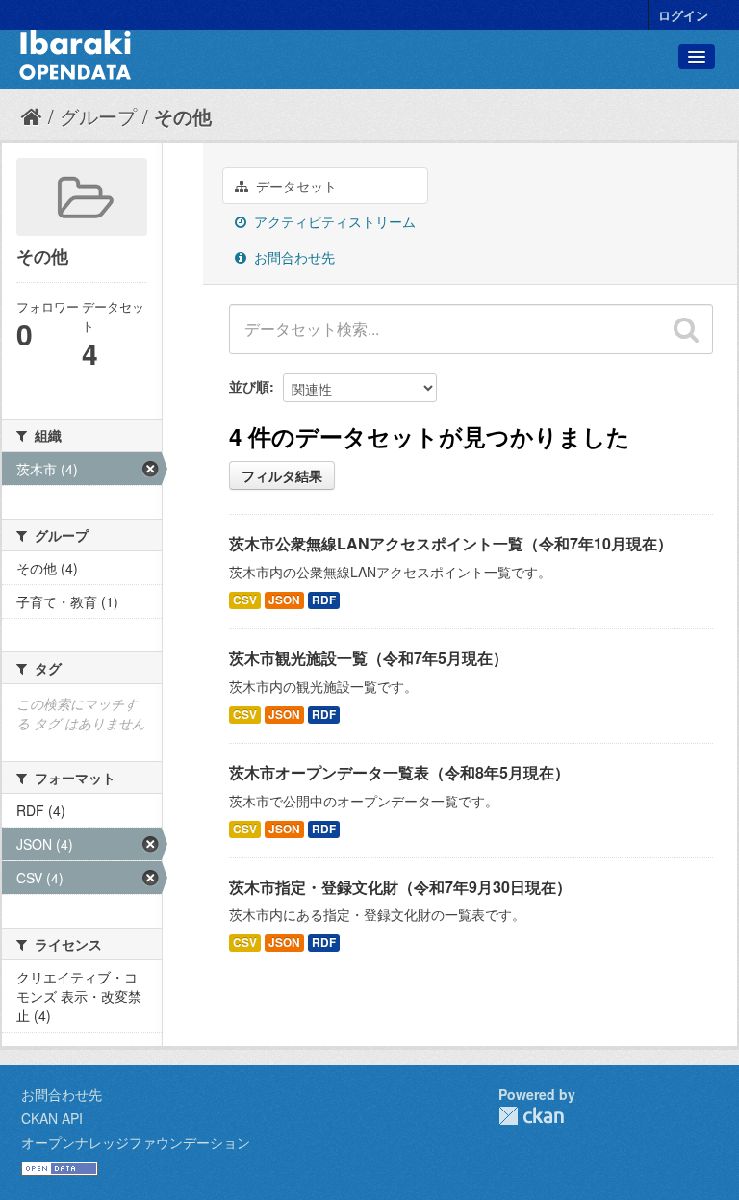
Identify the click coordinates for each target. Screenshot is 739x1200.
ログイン (683, 15)
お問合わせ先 (292, 257)
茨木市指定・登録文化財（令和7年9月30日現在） (400, 887)
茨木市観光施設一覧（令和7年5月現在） (368, 658)
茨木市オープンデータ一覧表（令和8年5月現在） (399, 772)
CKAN (531, 1116)
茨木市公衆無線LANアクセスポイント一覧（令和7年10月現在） (451, 543)
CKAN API (52, 1118)
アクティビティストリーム (333, 221)
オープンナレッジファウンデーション (135, 1142)
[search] (686, 329)
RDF (324, 600)
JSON (284, 600)
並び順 (249, 386)
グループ (98, 116)
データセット (294, 185)
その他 (183, 116)
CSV (245, 600)
